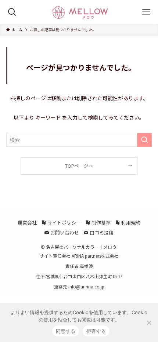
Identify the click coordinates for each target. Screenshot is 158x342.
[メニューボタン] (146, 12)
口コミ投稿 (101, 232)
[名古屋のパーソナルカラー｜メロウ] (79, 12)
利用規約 (130, 222)
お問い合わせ (64, 232)
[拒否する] (148, 322)
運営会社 (27, 222)
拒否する (96, 331)
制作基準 (100, 222)
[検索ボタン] (12, 12)
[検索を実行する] (144, 140)
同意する (65, 331)
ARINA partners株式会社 (95, 256)
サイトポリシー (63, 222)
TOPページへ (79, 165)
